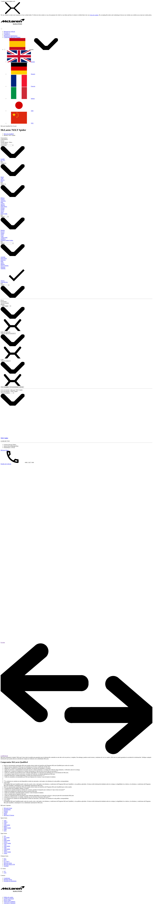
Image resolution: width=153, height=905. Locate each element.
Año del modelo (5, 303)
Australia (3, 257)
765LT (5, 850)
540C (5, 820)
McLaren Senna (8, 863)
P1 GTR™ (6, 861)
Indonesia (3, 260)
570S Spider (7, 825)
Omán (2, 234)
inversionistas (7, 809)
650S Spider (7, 840)
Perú (2, 181)
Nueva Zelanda (5, 265)
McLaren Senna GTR (9, 864)
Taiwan (3, 280)
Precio (2, 300)
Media (5, 814)
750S (5, 847)
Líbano (3, 233)
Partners (6, 811)
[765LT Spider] (76, 408)
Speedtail (6, 866)
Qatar (2, 236)
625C (5, 830)
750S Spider (7, 849)
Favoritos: (7, 33)
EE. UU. (3, 160)
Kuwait (3, 231)
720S (5, 844)
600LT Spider (7, 828)
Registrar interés (8, 879)
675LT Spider (7, 843)
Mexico (3, 180)
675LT (5, 842)
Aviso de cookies (94, 15)
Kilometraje (4, 301)
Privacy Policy (7, 900)
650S (5, 839)
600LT (5, 826)
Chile (2, 178)
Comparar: (7, 34)
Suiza (2, 212)
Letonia (3, 203)
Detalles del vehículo (6, 464)
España (3, 209)
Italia (2, 202)
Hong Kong (4, 258)
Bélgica (3, 198)
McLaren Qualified (8, 134)
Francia (3, 199)
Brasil (2, 177)
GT (5, 871)
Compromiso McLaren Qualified (12, 37)
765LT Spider (7, 852)
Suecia (2, 211)
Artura (5, 853)
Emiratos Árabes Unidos (7, 240)
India (2, 261)
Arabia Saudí (4, 237)
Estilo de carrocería (5, 332)
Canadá (3, 159)
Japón (2, 262)
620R (5, 829)
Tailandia (3, 268)
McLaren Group (8, 808)
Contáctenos (7, 878)
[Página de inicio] (13, 27)
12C (5, 836)
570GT (5, 822)
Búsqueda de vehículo (9, 31)
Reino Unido (4, 213)
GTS (5, 872)
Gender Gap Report (9, 898)
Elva (5, 858)
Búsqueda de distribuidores (10, 36)
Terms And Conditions (9, 901)
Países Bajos (4, 206)
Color (2, 359)
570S (5, 823)
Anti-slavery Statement (9, 903)
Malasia (3, 264)
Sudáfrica (3, 239)
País (2, 162)
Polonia (3, 208)
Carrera (6, 812)
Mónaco (3, 205)
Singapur (3, 267)
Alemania (3, 201)
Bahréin (3, 230)
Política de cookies (8, 897)
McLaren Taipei (5, 450)
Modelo (3, 304)
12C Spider (7, 837)
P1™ (5, 860)
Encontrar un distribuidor (10, 881)
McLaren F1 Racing (9, 815)
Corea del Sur (4, 282)
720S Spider (7, 846)
